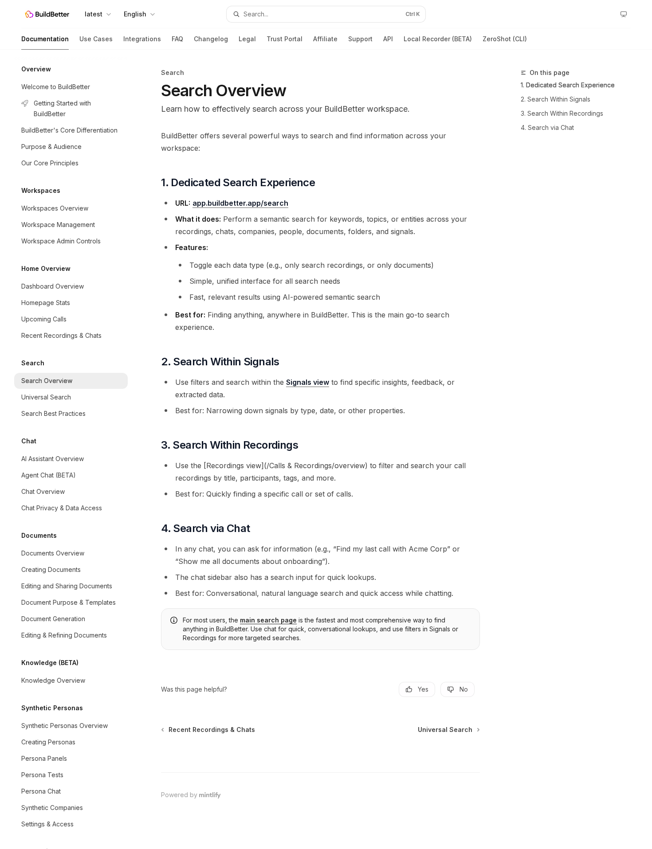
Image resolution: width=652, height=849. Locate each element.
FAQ (177, 39)
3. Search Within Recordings (562, 113)
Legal (247, 39)
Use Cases (96, 39)
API (388, 39)
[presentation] (78, 449)
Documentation (45, 39)
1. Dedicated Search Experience (568, 85)
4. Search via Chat (547, 127)
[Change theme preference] (624, 14)
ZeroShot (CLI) (505, 39)
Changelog (211, 39)
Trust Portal (284, 39)
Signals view (307, 382)
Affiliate (325, 39)
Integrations (142, 39)
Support (360, 39)
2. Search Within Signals (555, 99)
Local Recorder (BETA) (438, 39)
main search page (268, 620)
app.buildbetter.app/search (240, 203)
